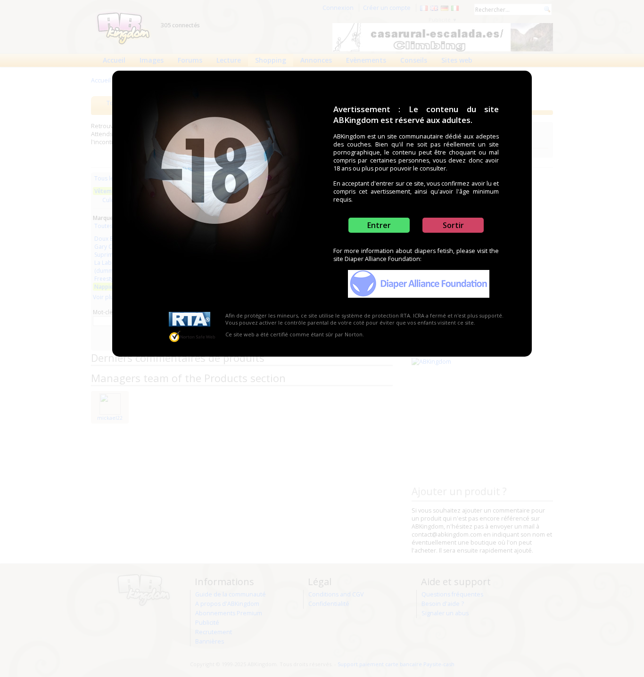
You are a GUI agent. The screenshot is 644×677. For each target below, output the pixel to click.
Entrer (379, 225)
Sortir (453, 225)
